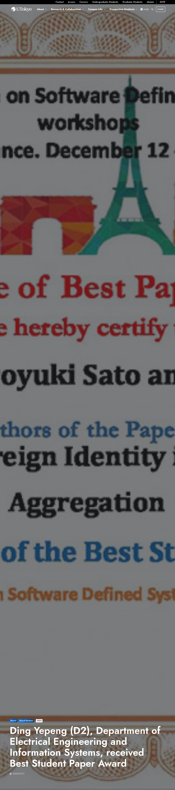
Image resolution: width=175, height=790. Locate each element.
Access (71, 2)
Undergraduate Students (105, 2)
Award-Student (26, 720)
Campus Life (95, 9)
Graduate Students (132, 2)
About (40, 9)
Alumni (150, 2)
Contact (60, 2)
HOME (161, 9)
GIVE (162, 2)
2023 (39, 720)
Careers (83, 2)
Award (13, 720)
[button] (152, 9)
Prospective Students (122, 9)
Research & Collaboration (66, 9)
